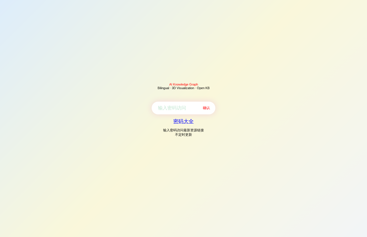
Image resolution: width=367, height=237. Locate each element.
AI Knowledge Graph (183, 84)
